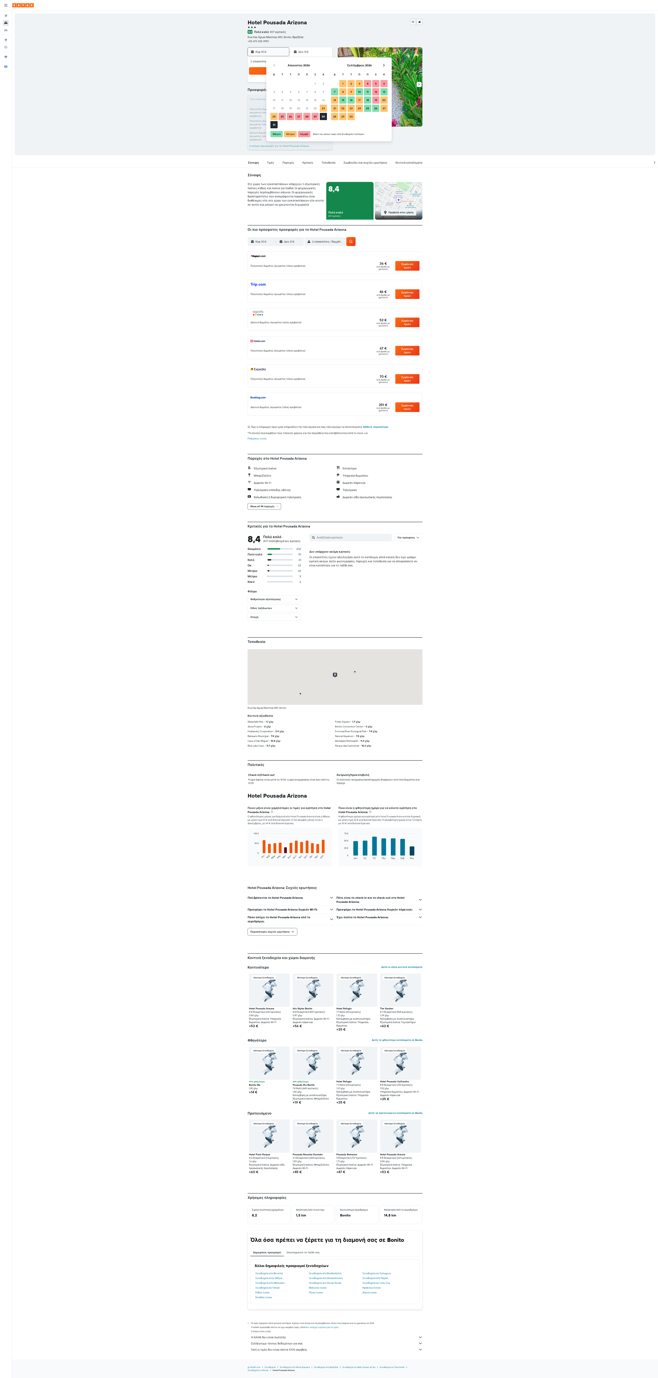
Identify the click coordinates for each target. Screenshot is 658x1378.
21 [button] (307, 108)
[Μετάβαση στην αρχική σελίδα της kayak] (23, 5)
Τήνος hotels (316, 1292)
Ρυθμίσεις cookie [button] (257, 438)
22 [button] (315, 108)
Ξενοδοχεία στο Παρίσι (375, 1278)
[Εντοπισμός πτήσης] (5, 47)
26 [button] (290, 116)
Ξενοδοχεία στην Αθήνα (268, 1278)
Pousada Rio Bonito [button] (304, 1084)
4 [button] (282, 92)
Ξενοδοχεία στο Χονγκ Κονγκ (325, 1282)
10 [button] (274, 100)
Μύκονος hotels (317, 1287)
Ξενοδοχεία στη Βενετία (269, 1273)
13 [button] (298, 100)
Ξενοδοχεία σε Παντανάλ (392, 1367)
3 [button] (274, 92)
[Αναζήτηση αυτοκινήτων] (5, 30)
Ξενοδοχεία (270, 1367)
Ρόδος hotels (262, 1292)
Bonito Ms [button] (254, 1084)
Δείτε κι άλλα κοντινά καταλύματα (401, 967)
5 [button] (290, 92)
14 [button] (307, 100)
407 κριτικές (278, 32)
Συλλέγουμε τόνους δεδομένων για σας (277, 1343)
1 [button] (315, 83)
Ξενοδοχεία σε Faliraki (267, 1287)
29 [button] (315, 116)
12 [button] (290, 100)
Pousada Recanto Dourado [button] (308, 1154)
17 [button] (274, 108)
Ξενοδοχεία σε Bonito (258, 1370)
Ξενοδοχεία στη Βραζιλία (326, 1367)
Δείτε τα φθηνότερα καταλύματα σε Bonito (397, 1040)
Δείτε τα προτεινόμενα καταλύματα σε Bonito (395, 1113)
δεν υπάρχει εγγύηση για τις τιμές (322, 1327)
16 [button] (323, 100)
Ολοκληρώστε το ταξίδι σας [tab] (303, 1252)
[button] (6, 5)
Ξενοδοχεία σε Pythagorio (376, 1273)
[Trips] (5, 56)
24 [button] (274, 116)
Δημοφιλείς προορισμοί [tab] (267, 1252)
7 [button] (307, 92)
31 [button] (274, 124)
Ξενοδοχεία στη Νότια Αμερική (295, 1367)
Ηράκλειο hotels (371, 1287)
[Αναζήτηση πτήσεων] (5, 15)
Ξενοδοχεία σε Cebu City (376, 1282)
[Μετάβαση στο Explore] (5, 39)
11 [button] (282, 100)
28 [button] (306, 116)
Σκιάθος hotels (263, 1297)
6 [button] (299, 92)
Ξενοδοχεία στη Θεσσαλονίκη (326, 1278)
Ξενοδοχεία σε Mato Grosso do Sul (358, 1367)
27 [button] (298, 116)
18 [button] (282, 108)
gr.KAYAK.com (254, 1367)
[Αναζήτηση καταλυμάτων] (5, 23)
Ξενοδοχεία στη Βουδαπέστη (325, 1273)
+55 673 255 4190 (258, 41)
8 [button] (315, 92)
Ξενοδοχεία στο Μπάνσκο (270, 1282)
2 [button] (323, 83)
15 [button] (315, 100)
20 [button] (298, 108)
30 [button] (323, 116)
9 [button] (323, 92)
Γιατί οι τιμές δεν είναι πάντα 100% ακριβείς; (279, 1349)
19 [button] (290, 108)
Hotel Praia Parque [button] (259, 1154)
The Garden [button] (386, 1008)
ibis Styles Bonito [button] (302, 1008)
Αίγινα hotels (369, 1292)
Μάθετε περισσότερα (375, 426)
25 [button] (282, 116)
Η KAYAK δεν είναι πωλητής (268, 1337)
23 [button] (323, 108)
